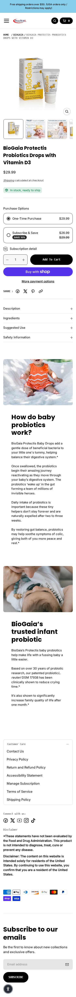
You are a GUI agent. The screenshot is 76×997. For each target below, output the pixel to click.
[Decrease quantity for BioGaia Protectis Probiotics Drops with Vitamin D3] (6, 260)
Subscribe (16, 977)
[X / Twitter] (25, 291)
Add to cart (51, 259)
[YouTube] (19, 820)
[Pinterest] (33, 291)
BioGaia (18, 34)
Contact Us (15, 751)
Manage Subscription (23, 783)
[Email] (41, 291)
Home (6, 34)
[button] (8, 989)
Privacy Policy (17, 759)
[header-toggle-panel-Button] (6, 21)
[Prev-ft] (67, 964)
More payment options (38, 281)
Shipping (8, 180)
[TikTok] (33, 820)
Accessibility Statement (24, 775)
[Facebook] (18, 291)
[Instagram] (26, 820)
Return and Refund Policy (26, 767)
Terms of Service (19, 791)
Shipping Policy (19, 800)
